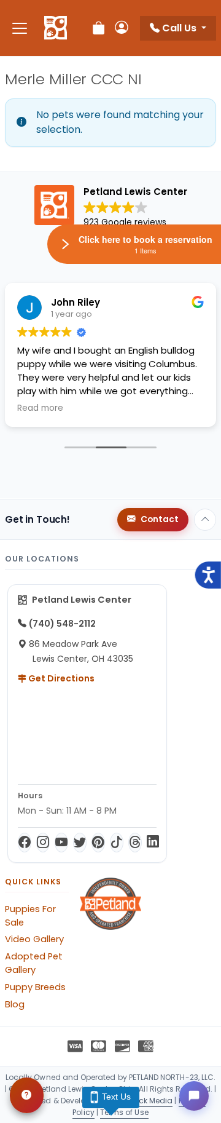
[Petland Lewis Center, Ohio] (55, 28)
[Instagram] (43, 842)
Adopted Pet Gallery (34, 963)
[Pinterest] (98, 842)
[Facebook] (24, 842)
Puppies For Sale (30, 916)
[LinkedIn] (153, 842)
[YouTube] (61, 842)
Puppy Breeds (35, 987)
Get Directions (60, 678)
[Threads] (135, 842)
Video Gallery (34, 939)
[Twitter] (80, 842)
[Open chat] (194, 1096)
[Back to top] (205, 520)
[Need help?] (27, 1095)
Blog (15, 1004)
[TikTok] (116, 842)
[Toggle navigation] (19, 28)
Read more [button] (40, 408)
